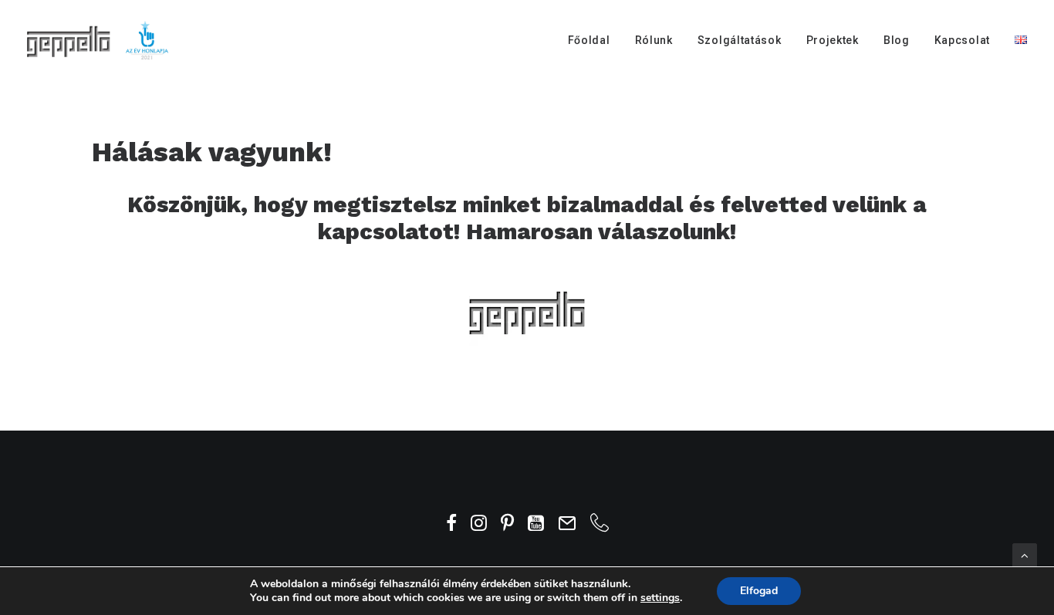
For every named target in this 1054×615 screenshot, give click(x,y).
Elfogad (759, 590)
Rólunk (654, 40)
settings (660, 598)
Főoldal (589, 40)
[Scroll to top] (1024, 555)
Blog (896, 40)
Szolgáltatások (740, 40)
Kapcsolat (962, 40)
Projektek (832, 40)
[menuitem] (594, 40)
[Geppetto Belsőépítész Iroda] (99, 40)
